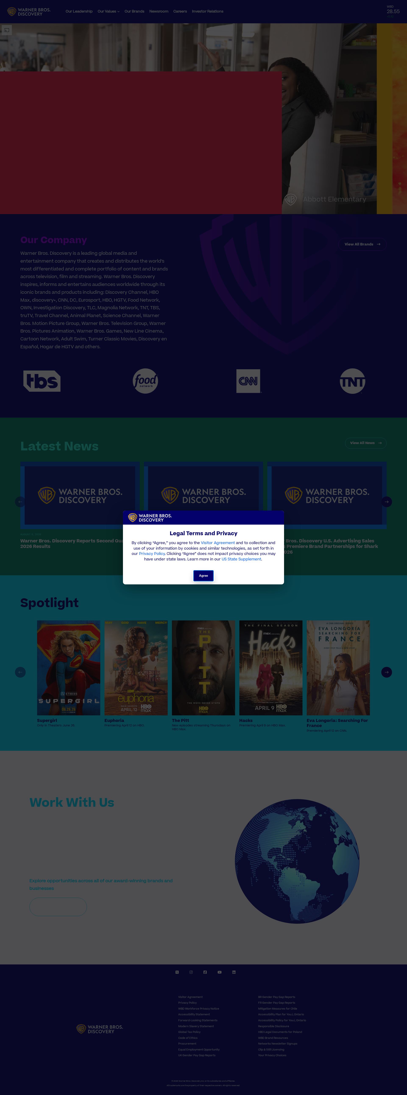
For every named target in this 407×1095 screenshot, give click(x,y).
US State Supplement (241, 559)
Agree (203, 575)
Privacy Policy (152, 553)
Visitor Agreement (218, 543)
